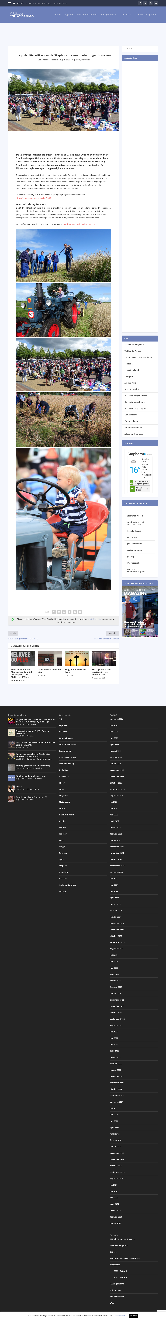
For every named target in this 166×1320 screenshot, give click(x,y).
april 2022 (114, 1051)
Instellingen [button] (120, 1315)
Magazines (115, 1264)
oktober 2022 (116, 1012)
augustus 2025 (116, 795)
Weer (112, 1303)
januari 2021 (115, 1146)
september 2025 (117, 789)
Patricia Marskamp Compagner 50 (31, 797)
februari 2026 (116, 757)
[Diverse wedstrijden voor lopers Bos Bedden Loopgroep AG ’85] (11, 744)
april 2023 (114, 974)
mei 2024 (114, 891)
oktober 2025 (116, 783)
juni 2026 (114, 731)
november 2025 (117, 776)
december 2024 (117, 846)
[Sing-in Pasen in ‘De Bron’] (77, 658)
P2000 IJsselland (132, 370)
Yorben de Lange (134, 550)
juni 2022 (114, 1038)
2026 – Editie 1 (120, 1271)
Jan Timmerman (134, 543)
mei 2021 (114, 1121)
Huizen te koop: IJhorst (135, 402)
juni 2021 (114, 1114)
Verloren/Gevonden (133, 427)
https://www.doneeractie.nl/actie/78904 (34, 198)
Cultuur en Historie (34, 759)
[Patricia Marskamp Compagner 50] (11, 799)
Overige (62, 821)
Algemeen (76, 59)
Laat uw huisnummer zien (49, 670)
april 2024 (114, 897)
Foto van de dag (66, 763)
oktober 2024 (116, 859)
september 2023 (117, 942)
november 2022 (117, 1006)
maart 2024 (115, 904)
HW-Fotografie (133, 563)
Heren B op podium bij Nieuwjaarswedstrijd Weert (46, 3)
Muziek (37, 789)
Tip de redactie (131, 421)
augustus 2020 (116, 1178)
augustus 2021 (116, 1102)
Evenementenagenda (134, 344)
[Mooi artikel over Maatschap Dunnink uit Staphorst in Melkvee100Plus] (23, 658)
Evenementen (32, 724)
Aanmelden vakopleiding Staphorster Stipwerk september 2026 (33, 755)
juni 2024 (114, 885)
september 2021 (117, 1095)
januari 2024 (115, 917)
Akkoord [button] (133, 1316)
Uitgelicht (63, 872)
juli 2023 (113, 955)
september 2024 (117, 865)
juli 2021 (113, 1108)
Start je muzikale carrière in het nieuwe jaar (101, 672)
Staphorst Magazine (145, 14)
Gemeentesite (131, 414)
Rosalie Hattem (134, 524)
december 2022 (117, 1000)
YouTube (129, 364)
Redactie (54, 59)
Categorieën (107, 14)
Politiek (62, 827)
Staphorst (85, 59)
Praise (19, 786)
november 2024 (117, 853)
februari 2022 (116, 1063)
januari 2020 (115, 1223)
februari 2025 (116, 834)
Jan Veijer (131, 556)
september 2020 (117, 1172)
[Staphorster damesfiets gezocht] (11, 778)
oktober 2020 (116, 1165)
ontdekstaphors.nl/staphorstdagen (79, 224)
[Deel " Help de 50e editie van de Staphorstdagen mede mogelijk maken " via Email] (79, 611)
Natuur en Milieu (66, 815)
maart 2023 (115, 980)
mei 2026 (114, 738)
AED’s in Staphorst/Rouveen (122, 1239)
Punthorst (63, 834)
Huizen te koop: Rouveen (136, 395)
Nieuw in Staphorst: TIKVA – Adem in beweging (32, 732)
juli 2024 (113, 878)
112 (60, 719)
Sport (29, 747)
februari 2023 (116, 987)
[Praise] (11, 788)
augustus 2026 (116, 719)
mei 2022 (114, 1044)
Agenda (69, 14)
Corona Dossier (66, 738)
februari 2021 (116, 1140)
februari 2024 (116, 910)
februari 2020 (116, 1217)
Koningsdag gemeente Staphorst (125, 1258)
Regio (61, 840)
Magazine (63, 795)
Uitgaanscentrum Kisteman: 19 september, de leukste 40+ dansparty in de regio (35, 720)
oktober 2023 (116, 936)
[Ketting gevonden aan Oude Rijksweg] (11, 767)
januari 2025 (115, 840)
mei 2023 (114, 968)
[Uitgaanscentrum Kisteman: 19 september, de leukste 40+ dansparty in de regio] (11, 721)
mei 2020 (114, 1197)
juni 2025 (114, 808)
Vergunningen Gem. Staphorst (138, 357)
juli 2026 (113, 725)
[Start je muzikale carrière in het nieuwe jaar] (104, 658)
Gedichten (63, 770)
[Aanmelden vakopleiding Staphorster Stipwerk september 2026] (11, 756)
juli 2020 (113, 1185)
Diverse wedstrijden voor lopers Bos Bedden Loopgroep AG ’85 (35, 743)
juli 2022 (113, 1032)
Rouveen (63, 853)
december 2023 (117, 923)
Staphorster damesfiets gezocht (31, 776)
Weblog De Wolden (133, 351)
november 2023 (117, 929)
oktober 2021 (116, 1089)
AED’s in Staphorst (133, 389)
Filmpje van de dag (67, 757)
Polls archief (115, 1290)
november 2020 (117, 1159)
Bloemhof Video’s (135, 516)
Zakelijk (62, 891)
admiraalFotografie (136, 522)
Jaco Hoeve (132, 537)
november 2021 (117, 1082)
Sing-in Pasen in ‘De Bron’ (75, 670)
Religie (62, 846)
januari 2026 (115, 763)
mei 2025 (114, 815)
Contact (125, 14)
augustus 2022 (116, 1025)
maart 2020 (115, 1210)
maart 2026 (115, 751)
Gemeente (63, 776)
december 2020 (117, 1153)
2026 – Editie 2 (120, 1277)
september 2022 (117, 1019)
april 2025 (114, 821)
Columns (63, 731)
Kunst (61, 789)
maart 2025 (115, 827)
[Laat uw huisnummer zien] (50, 658)
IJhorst (62, 783)
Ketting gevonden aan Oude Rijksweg (33, 765)
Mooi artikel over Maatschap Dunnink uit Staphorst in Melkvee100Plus (22, 673)
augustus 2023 (116, 948)
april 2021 (114, 1127)
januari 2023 (115, 993)
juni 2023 (114, 961)
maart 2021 (115, 1134)
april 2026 (114, 744)
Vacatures (63, 878)
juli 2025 (113, 802)
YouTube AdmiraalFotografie (136, 570)
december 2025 (117, 770)
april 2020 (114, 1204)
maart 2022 (115, 1057)
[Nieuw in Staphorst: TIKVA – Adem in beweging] (11, 732)
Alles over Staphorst (87, 14)
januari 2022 (115, 1070)
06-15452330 (95, 619)
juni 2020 (114, 1191)
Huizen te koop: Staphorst (136, 408)
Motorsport (64, 802)
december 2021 (117, 1076)
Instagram (129, 376)
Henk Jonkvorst (134, 531)
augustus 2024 (116, 872)
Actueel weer (130, 383)
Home (58, 14)
